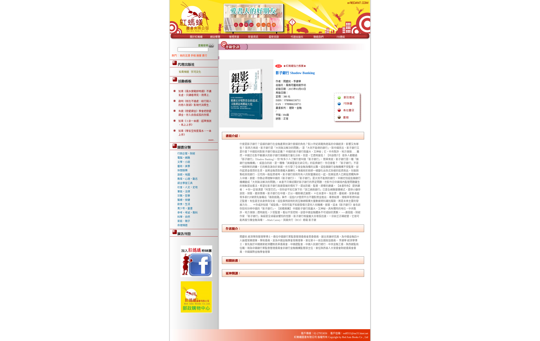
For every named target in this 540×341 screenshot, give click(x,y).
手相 (193, 55)
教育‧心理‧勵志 (187, 178)
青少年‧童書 (185, 208)
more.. (211, 139)
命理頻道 (182, 225)
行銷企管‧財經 (186, 153)
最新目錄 (274, 36)
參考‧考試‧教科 (187, 212)
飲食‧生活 (183, 204)
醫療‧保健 (183, 200)
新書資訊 (253, 36)
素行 (204, 55)
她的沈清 (185, 55)
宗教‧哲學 (183, 195)
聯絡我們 (318, 36)
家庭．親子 (183, 221)
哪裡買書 (234, 36)
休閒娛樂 (182, 170)
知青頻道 (184, 71)
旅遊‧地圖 (183, 174)
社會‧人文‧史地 (187, 187)
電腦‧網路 (183, 157)
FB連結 (341, 36)
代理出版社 (297, 36)
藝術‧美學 (183, 166)
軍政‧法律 (183, 191)
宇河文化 (196, 71)
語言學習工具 (185, 183)
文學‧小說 (183, 162)
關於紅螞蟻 (196, 36)
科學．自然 (183, 216)
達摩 (199, 55)
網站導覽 (215, 36)
